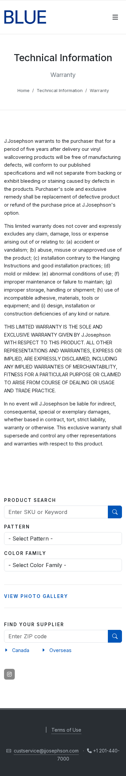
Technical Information (60, 90)
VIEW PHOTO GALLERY (36, 596)
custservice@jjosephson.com (46, 750)
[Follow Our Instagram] (9, 674)
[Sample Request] (102, 17)
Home (23, 90)
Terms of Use (66, 730)
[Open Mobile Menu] (115, 17)
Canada (20, 650)
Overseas (60, 650)
